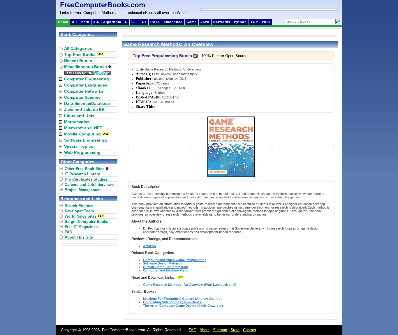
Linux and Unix (79, 115)
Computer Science (82, 97)
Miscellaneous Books (86, 66)
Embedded (173, 22)
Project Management (83, 190)
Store (234, 330)
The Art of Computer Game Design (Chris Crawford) (183, 305)
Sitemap (220, 330)
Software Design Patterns (162, 263)
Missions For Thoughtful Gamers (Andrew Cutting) (182, 298)
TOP (254, 22)
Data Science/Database (87, 103)
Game (191, 22)
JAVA (204, 22)
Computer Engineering (86, 79)
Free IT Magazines (81, 227)
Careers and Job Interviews (89, 184)
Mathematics (76, 121)
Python (240, 22)
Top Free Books (80, 54)
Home (63, 22)
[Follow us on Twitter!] (87, 73)
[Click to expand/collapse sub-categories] (60, 79)
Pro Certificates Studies (86, 179)
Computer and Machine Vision (166, 270)
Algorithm (112, 22)
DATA (155, 22)
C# (144, 22)
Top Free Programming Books (162, 55)
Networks (221, 22)
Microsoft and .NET (83, 128)
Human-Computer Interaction (165, 267)
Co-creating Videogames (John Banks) (172, 302)
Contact (249, 330)
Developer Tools (79, 211)
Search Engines (79, 206)
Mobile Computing (82, 134)
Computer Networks (83, 91)
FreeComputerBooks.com (102, 5)
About (204, 330)
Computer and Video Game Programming (175, 260)
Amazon (149, 246)
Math (85, 22)
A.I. (96, 22)
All (74, 22)
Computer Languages (85, 85)
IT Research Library (82, 174)
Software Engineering (85, 140)
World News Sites (80, 216)
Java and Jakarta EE (84, 109)
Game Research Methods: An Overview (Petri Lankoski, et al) (189, 284)
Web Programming (82, 152)
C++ (134, 22)
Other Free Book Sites (85, 169)
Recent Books (78, 60)
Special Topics (78, 146)
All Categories (78, 48)
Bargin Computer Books (86, 221)
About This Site (79, 237)
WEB (266, 22)
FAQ (68, 232)
